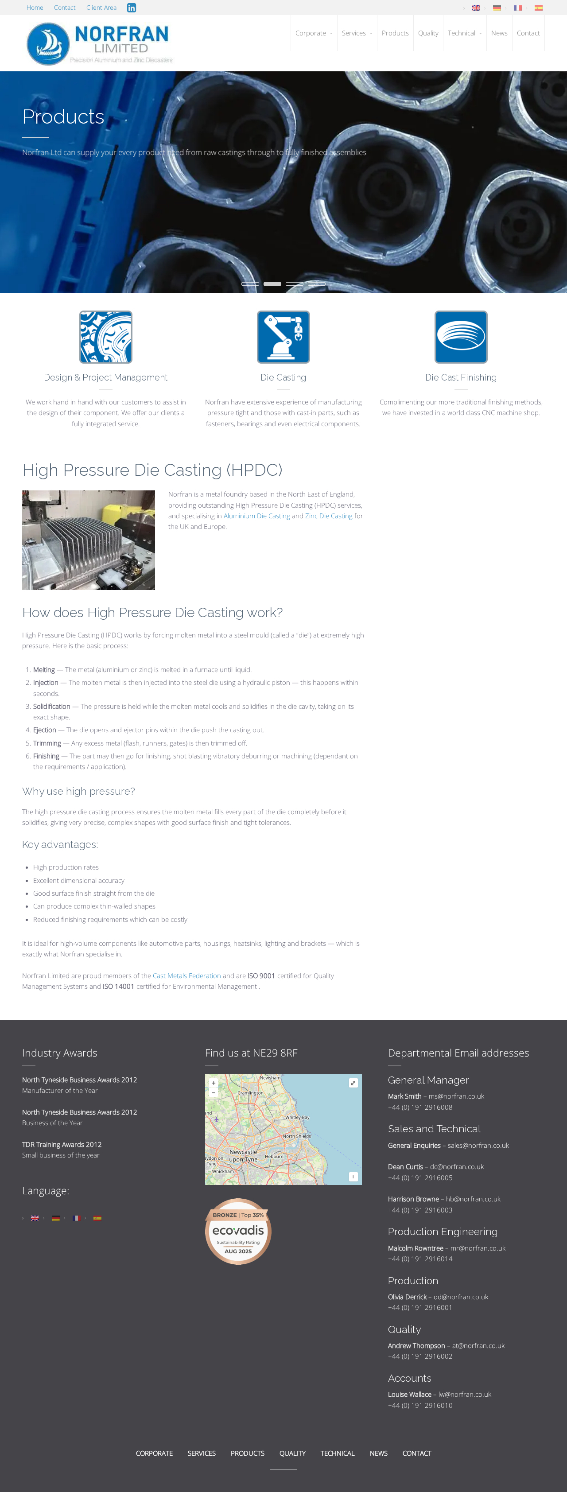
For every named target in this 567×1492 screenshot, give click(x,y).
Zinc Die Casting (329, 515)
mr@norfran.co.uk (477, 1247)
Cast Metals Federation (187, 975)
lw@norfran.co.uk (465, 1394)
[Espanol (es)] (539, 7)
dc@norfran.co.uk (457, 1166)
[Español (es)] (97, 1217)
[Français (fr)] (77, 1217)
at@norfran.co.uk (478, 1345)
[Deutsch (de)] (497, 7)
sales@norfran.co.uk (478, 1145)
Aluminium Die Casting (257, 515)
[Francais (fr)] (518, 7)
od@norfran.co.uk (461, 1296)
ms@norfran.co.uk (456, 1096)
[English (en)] (476, 7)
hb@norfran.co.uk (473, 1198)
